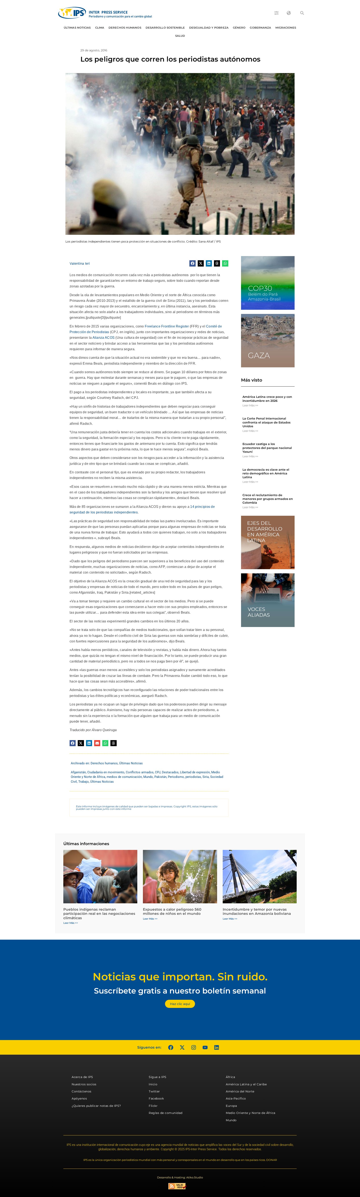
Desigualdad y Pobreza (209, 27)
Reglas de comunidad (165, 1113)
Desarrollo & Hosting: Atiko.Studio (180, 1177)
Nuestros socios (84, 1084)
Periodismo (176, 777)
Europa (231, 1106)
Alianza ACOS (103, 337)
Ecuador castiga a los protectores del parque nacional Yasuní (267, 447)
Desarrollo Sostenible (165, 27)
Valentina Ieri (80, 263)
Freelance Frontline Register (167, 326)
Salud (180, 35)
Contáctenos (81, 1091)
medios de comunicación (124, 777)
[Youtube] (205, 1047)
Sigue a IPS (157, 1077)
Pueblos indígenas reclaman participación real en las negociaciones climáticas (99, 913)
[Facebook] (170, 1047)
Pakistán (160, 777)
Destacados (170, 772)
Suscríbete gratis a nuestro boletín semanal (180, 990)
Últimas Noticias (77, 27)
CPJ (157, 772)
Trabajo (83, 782)
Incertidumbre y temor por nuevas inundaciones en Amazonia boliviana (257, 911)
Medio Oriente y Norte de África (250, 1113)
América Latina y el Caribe (246, 1084)
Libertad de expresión (195, 772)
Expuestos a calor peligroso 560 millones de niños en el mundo (172, 911)
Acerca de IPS (82, 1077)
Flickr (153, 1106)
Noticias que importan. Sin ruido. (180, 976)
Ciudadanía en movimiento (105, 772)
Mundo (148, 777)
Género (239, 27)
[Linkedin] (216, 1047)
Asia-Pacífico (236, 1098)
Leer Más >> (250, 405)
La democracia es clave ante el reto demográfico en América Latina (265, 473)
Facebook (156, 1098)
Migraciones (285, 27)
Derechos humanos (125, 27)
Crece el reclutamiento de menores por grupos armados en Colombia (267, 498)
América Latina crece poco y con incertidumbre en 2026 (267, 398)
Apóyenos (79, 1098)
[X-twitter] (182, 1047)
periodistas (193, 777)
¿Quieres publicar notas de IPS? (96, 1106)
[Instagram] (193, 1047)
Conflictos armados (140, 772)
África (230, 1077)
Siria (205, 777)
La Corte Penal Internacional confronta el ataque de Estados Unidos (266, 422)
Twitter (154, 1091)
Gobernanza (260, 27)
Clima (99, 27)
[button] (302, 13)
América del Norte (240, 1091)
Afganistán (78, 772)
